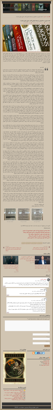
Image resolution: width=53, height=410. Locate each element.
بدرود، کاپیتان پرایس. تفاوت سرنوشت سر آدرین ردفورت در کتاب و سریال (14, 395)
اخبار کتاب (40, 22)
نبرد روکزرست (46, 363)
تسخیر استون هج (45, 365)
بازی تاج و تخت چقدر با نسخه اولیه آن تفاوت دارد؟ (38, 234)
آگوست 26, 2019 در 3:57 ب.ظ (37, 300)
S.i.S (46, 22)
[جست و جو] (4, 8)
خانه (48, 16)
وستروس (23, 243)
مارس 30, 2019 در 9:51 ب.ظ (37, 291)
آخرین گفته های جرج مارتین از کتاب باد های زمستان (38, 238)
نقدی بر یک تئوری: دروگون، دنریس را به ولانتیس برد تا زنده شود (15, 393)
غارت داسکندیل (46, 361)
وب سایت (48, 341)
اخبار (45, 16)
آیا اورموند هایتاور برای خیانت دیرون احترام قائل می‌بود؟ (14, 390)
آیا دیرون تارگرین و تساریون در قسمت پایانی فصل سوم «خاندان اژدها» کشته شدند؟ (27, 259)
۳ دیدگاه (30, 22)
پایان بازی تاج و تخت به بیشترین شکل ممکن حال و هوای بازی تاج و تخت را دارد (40, 248)
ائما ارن (47, 360)
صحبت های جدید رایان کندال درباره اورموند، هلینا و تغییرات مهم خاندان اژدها (42, 268)
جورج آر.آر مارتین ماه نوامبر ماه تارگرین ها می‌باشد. (39, 236)
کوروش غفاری (43, 279)
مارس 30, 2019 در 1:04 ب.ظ (40, 281)
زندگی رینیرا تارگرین (18, 397)
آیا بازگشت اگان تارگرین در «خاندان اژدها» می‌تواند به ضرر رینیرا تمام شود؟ (14, 399)
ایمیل (49, 337)
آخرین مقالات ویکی (44, 358)
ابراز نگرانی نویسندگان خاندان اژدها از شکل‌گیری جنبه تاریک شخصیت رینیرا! (10, 268)
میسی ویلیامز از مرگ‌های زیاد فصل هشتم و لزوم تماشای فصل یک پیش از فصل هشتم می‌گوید (13, 248)
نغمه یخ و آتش (28, 243)
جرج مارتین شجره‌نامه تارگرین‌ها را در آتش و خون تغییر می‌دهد (36, 232)
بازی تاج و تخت (40, 243)
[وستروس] (26, 7)
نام (49, 332)
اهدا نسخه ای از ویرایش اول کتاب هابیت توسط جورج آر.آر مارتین (36, 230)
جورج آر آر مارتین (34, 243)
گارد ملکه (47, 364)
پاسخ (4, 286)
